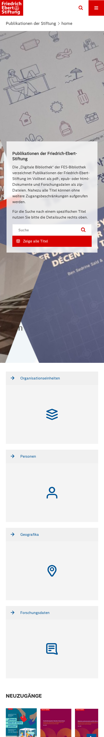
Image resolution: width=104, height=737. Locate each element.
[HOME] (11, 8)
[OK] (81, 8)
